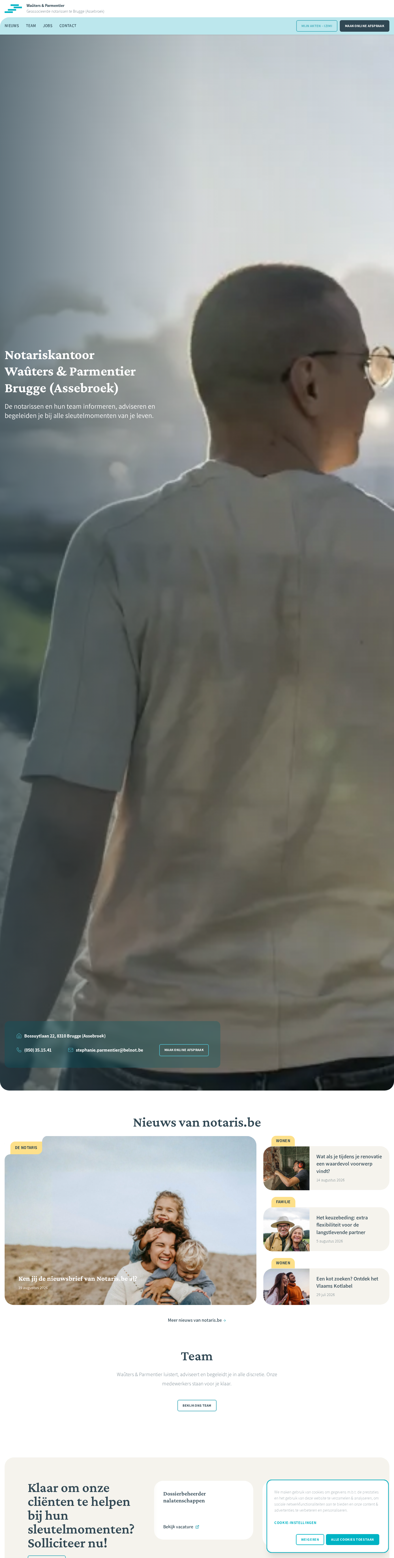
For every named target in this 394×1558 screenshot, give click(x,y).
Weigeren (310, 1540)
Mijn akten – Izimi (316, 26)
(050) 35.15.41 (38, 1050)
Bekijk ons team (197, 1406)
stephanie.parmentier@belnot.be (109, 1050)
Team (31, 25)
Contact (67, 25)
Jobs (47, 25)
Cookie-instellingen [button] (295, 1523)
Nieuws (12, 25)
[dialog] (327, 1516)
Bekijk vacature (178, 1526)
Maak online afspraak (364, 26)
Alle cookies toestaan (352, 1540)
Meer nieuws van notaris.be (195, 1320)
